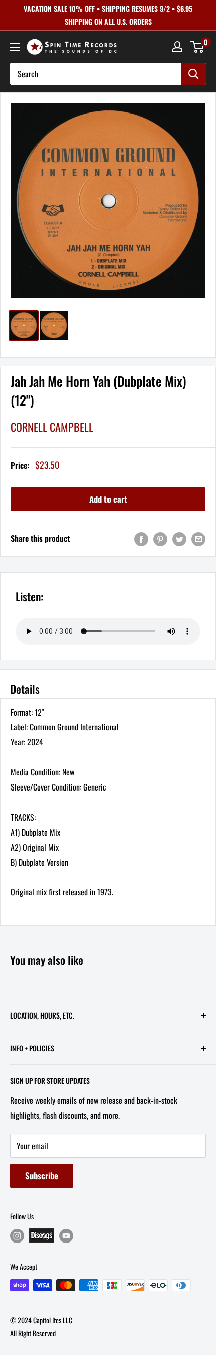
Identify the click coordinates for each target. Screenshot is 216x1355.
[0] (197, 47)
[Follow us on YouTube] (66, 1235)
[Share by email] (198, 538)
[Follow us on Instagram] (17, 1235)
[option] (108, 200)
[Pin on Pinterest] (160, 538)
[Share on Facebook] (141, 538)
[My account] (177, 46)
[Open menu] (15, 47)
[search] (95, 74)
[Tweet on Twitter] (179, 538)
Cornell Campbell (52, 427)
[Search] (193, 74)
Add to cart (108, 499)
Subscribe (41, 1175)
